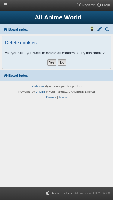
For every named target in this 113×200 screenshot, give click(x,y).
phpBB (41, 91)
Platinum (38, 86)
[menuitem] (103, 5)
